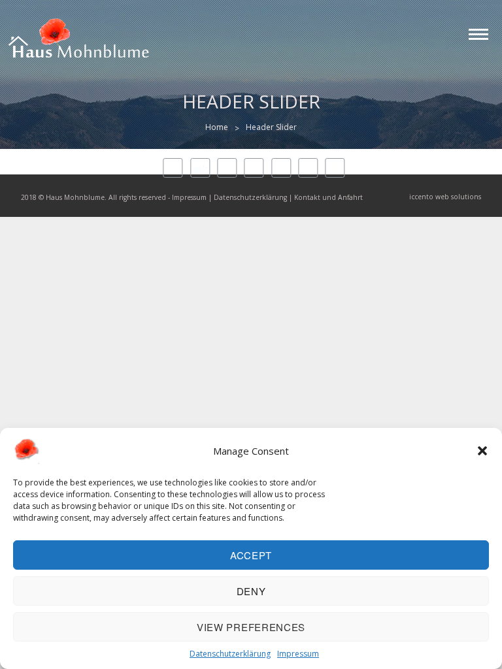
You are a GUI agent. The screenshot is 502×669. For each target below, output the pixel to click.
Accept (251, 555)
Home (216, 127)
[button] (482, 450)
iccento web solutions (445, 196)
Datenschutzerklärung (230, 653)
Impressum (298, 653)
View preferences (251, 627)
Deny (251, 591)
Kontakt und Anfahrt (328, 197)
